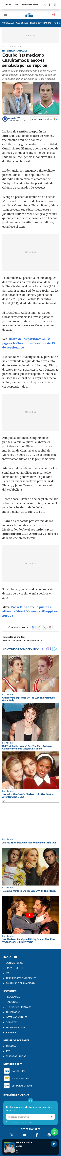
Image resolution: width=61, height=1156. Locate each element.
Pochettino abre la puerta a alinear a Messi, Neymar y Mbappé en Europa (30, 611)
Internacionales (16, 46)
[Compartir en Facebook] (33, 627)
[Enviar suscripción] (52, 1117)
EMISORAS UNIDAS (30, 4)
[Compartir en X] (44, 627)
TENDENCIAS (13, 1012)
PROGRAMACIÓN (15, 1027)
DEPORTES (11, 1022)
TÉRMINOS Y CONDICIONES (21, 978)
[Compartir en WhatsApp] (38, 627)
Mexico (6, 640)
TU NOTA (7, 4)
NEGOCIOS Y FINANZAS (40, 23)
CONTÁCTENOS (14, 962)
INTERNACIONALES (16, 1017)
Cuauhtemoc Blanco (32, 640)
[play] (54, 1144)
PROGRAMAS (8, 23)
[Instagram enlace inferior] (49, 1135)
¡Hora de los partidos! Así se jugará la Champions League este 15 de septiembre (28, 343)
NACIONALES (22, 23)
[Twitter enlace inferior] (12, 1135)
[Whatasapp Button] (54, 1132)
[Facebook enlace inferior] (36, 1135)
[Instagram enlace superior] (55, 4)
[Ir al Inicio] (29, 15)
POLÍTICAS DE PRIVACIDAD (20, 983)
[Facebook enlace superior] (50, 4)
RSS (7, 973)
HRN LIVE (11, 1032)
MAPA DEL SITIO (14, 967)
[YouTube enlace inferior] (24, 1135)
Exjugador (16, 640)
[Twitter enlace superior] (44, 4)
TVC (17, 4)
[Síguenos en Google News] (50, 627)
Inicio (4, 46)
